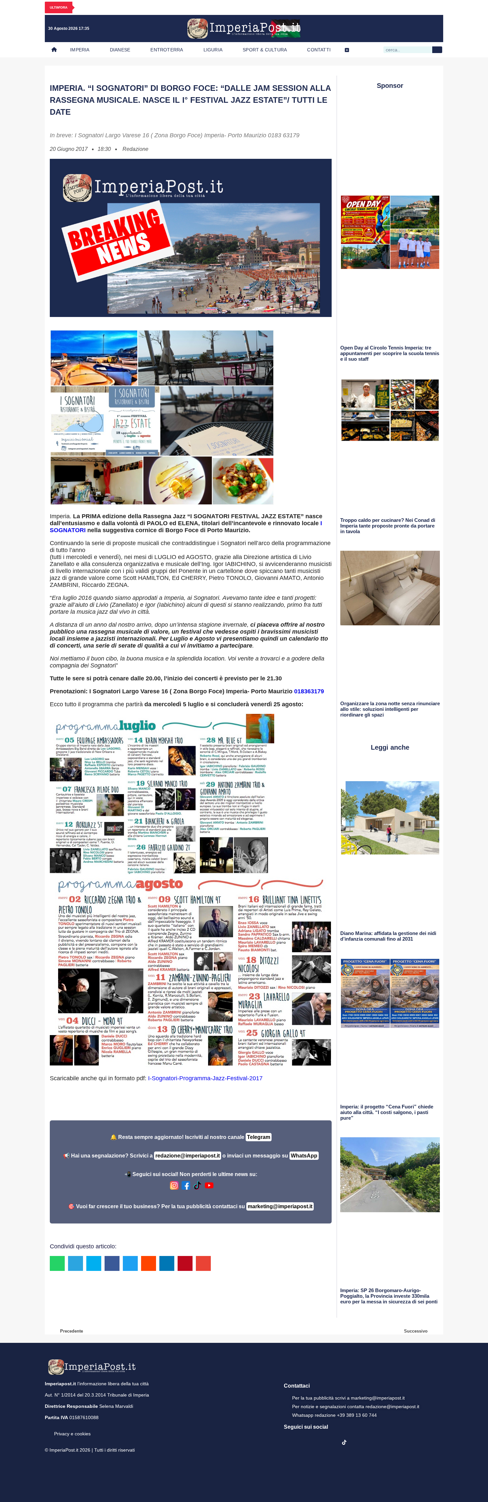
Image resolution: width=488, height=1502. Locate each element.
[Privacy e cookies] (47, 1429)
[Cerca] (437, 49)
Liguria (212, 49)
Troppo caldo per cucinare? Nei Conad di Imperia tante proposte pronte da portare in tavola (387, 525)
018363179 (309, 691)
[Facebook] (379, 28)
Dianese (120, 49)
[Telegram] (420, 28)
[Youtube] (407, 28)
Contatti (319, 49)
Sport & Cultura (265, 49)
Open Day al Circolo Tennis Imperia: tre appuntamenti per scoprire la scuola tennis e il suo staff (389, 353)
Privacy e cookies (72, 1433)
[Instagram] (393, 28)
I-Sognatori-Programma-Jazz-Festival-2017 (205, 1078)
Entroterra (166, 49)
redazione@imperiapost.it (187, 1155)
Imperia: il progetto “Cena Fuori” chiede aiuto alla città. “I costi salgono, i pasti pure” (386, 1112)
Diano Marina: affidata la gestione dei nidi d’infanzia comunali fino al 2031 (388, 936)
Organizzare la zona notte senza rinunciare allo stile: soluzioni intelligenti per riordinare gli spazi (390, 709)
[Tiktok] (434, 28)
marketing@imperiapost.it (280, 1206)
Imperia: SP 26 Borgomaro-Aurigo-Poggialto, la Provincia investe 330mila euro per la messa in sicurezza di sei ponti (389, 1295)
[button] (57, 1263)
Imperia (79, 49)
